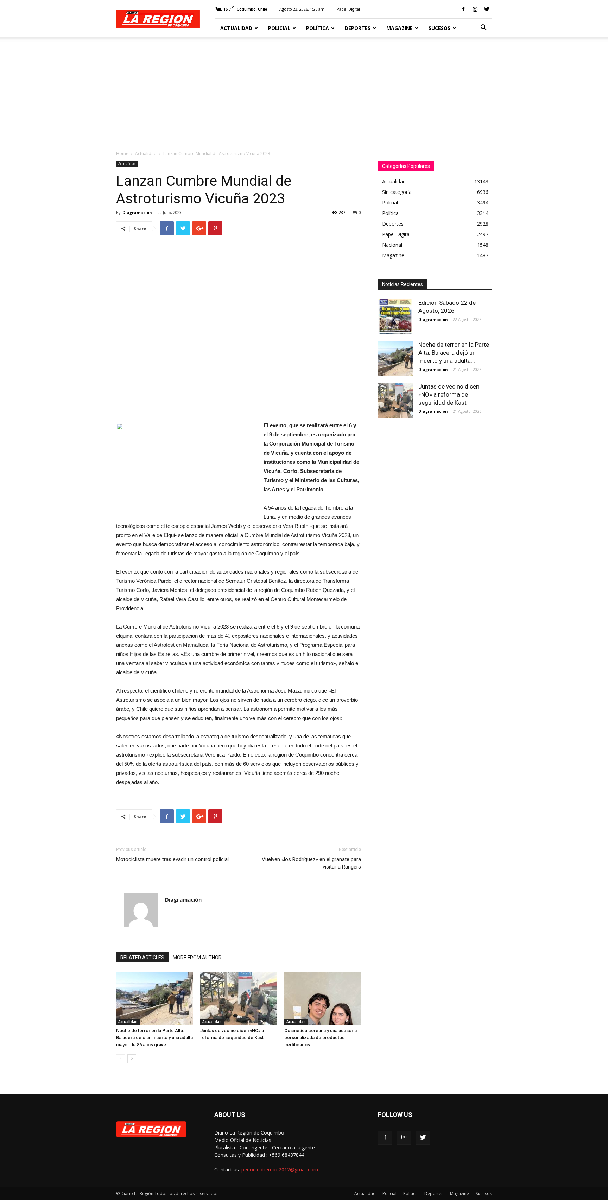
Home (122, 154)
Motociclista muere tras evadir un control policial (172, 859)
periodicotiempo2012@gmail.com (279, 1169)
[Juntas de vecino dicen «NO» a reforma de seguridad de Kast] (238, 998)
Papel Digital (348, 9)
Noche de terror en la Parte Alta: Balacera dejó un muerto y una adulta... (453, 352)
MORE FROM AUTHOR (197, 957)
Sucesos (439, 28)
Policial (279, 28)
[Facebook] (463, 9)
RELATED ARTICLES (142, 957)
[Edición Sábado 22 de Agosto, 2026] (395, 316)
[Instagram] (475, 9)
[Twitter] (486, 9)
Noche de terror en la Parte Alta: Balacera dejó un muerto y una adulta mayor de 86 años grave (154, 1037)
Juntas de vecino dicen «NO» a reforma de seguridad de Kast (448, 394)
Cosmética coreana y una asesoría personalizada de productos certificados (320, 1037)
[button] (483, 28)
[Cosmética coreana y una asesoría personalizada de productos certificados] (322, 998)
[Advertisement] (304, 90)
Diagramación (137, 212)
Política (317, 28)
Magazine (399, 28)
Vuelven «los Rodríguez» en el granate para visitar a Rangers (311, 863)
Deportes (357, 28)
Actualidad (236, 28)
